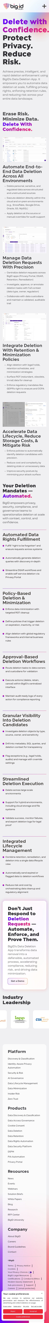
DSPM (11, 1151)
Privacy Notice (23, 1266)
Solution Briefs (15, 1194)
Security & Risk (15, 1073)
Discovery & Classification (21, 1058)
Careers (12, 1241)
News (11, 1178)
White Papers (15, 1199)
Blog (10, 1204)
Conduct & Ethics (32, 1279)
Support (29, 1285)
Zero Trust (13, 1099)
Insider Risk (14, 1093)
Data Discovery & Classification (24, 1115)
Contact (12, 1252)
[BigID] (14, 6)
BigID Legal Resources (18, 1275)
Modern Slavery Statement (20, 1282)
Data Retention (16, 1136)
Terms (10, 1266)
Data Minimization (17, 1088)
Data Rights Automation (20, 1141)
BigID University (16, 1220)
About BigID (14, 1236)
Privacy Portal (15, 1162)
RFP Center (14, 1214)
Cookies (12, 1269)
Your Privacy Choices (18, 1272)
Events (11, 1183)
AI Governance (16, 1078)
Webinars (13, 1189)
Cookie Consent (16, 1125)
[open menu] (44, 6)
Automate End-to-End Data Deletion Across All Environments (23, 174)
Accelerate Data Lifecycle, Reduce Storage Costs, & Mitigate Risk (22, 438)
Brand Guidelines (17, 1247)
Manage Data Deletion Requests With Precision (22, 263)
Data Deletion (15, 1131)
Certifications (14, 1279)
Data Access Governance (21, 1120)
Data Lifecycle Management (23, 1083)
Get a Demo (17, 981)
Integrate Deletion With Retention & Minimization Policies (22, 352)
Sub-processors (15, 1285)
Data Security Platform (20, 1146)
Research (13, 1209)
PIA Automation (16, 1157)
